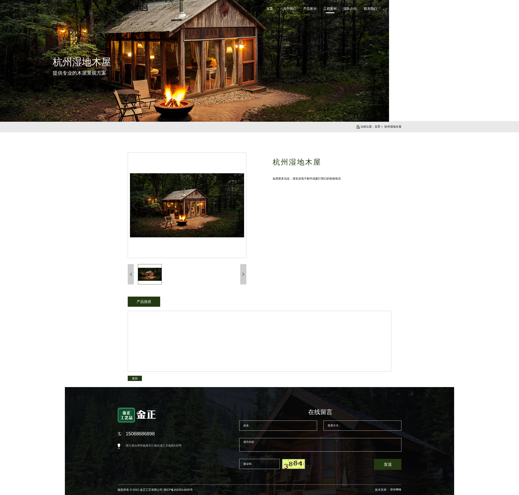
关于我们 (289, 8)
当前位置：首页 (370, 126)
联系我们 (370, 8)
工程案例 (330, 8)
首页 (269, 8)
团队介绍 (350, 8)
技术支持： (388, 489)
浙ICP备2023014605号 (178, 489)
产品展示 (309, 8)
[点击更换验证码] (293, 464)
